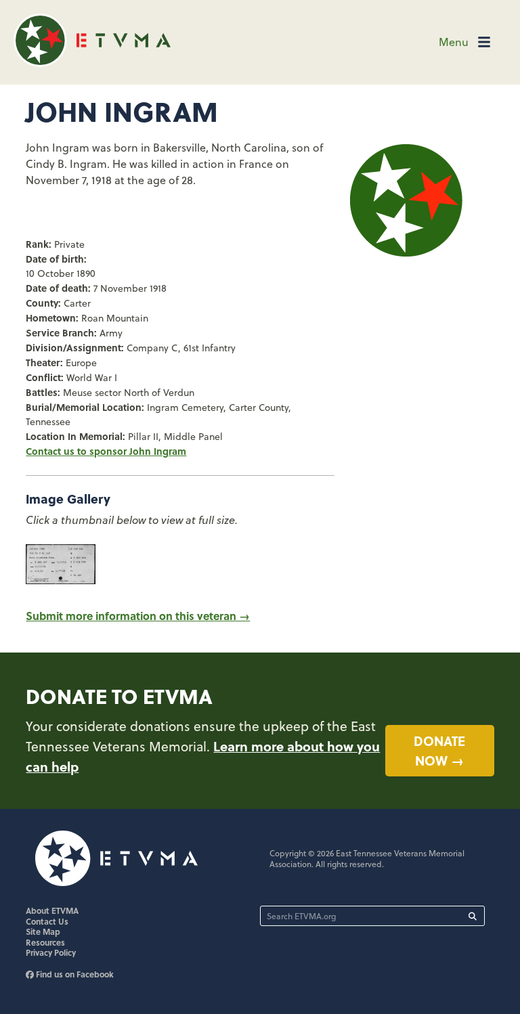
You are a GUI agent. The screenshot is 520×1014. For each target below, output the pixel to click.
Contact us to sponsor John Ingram (106, 451)
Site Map (43, 931)
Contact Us (47, 921)
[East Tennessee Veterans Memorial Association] (92, 62)
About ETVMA (52, 910)
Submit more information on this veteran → (138, 615)
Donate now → (439, 750)
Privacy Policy (51, 952)
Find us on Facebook (74, 974)
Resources (45, 942)
